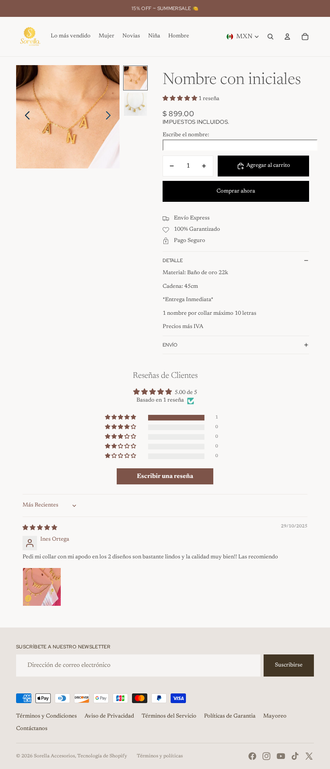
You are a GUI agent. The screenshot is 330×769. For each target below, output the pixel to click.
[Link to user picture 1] (42, 587)
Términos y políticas (160, 756)
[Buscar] (270, 36)
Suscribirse (289, 665)
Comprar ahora (236, 191)
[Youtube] (281, 756)
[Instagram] (266, 756)
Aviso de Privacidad (109, 716)
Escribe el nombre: (186, 135)
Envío (170, 345)
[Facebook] (252, 756)
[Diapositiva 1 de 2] (135, 77)
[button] (180, 99)
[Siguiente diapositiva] (110, 117)
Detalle (173, 260)
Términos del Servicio (169, 716)
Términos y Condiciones (46, 716)
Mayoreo (275, 716)
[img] (40, 528)
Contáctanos (31, 729)
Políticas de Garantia (230, 716)
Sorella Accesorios (54, 756)
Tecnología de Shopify (102, 756)
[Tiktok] (295, 756)
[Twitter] (309, 756)
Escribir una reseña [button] (165, 476)
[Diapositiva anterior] (25, 117)
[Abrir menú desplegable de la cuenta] (287, 36)
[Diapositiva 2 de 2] (135, 104)
